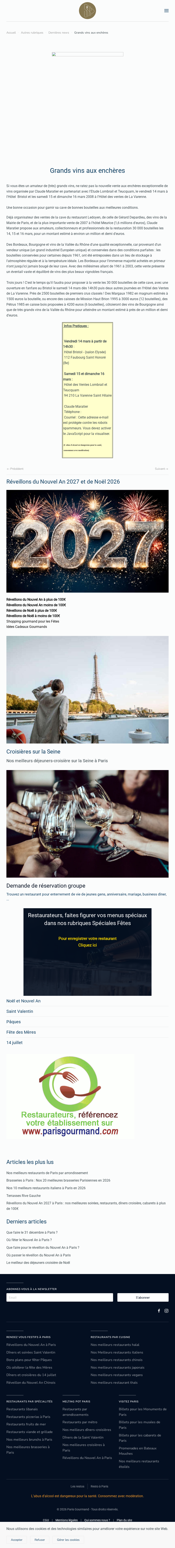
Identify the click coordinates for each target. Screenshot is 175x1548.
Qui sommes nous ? (97, 1520)
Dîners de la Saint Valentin (83, 1437)
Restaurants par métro (80, 1422)
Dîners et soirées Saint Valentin (30, 1352)
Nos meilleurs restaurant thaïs (114, 1382)
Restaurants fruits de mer (26, 1424)
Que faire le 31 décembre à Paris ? (32, 1232)
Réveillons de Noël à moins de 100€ (33, 616)
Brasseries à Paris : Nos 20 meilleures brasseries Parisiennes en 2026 (58, 1180)
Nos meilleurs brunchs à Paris (29, 1439)
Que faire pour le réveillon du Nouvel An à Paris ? (42, 1248)
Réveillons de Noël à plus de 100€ (31, 611)
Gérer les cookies (68, 1540)
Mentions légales (66, 1520)
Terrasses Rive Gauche (23, 1196)
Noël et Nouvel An (23, 1000)
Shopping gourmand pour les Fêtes (32, 621)
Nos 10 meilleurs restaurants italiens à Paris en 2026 (46, 1188)
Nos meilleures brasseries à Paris (28, 1450)
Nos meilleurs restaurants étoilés (139, 1464)
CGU (46, 1520)
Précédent (16, 469)
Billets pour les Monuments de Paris (143, 1412)
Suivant (160, 469)
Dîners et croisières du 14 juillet (31, 1375)
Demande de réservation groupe (45, 886)
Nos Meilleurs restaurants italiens (117, 1352)
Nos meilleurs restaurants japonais (117, 1367)
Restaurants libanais (22, 1409)
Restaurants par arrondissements (76, 1412)
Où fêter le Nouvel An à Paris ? (29, 1240)
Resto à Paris (99, 1486)
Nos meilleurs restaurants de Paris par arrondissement (47, 1173)
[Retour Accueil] (87, 10)
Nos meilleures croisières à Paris (84, 1448)
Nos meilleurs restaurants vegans (117, 1375)
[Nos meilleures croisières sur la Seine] (87, 689)
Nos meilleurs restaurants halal (115, 1344)
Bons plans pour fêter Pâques (29, 1360)
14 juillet (14, 1042)
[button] (166, 10)
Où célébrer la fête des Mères (29, 1367)
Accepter (16, 1540)
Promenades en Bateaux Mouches (137, 1451)
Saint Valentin (19, 1011)
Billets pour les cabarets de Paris (140, 1438)
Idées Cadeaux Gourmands (26, 627)
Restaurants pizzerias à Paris (28, 1417)
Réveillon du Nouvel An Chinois (30, 1382)
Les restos (77, 1486)
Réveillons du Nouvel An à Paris (31, 1344)
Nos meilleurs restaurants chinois (117, 1360)
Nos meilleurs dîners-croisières (87, 1429)
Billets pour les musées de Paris (139, 1425)
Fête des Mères (21, 1032)
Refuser (40, 1540)
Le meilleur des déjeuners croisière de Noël (38, 1263)
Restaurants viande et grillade (29, 1432)
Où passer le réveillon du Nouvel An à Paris (38, 1255)
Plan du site (124, 1520)
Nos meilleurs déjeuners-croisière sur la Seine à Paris (57, 760)
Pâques (13, 1021)
